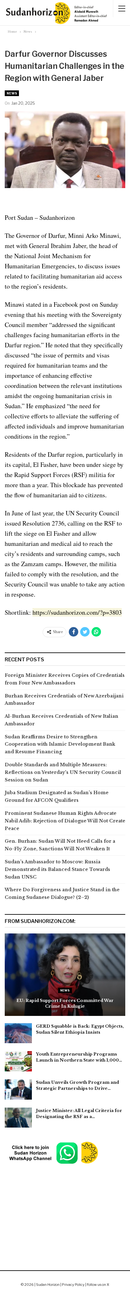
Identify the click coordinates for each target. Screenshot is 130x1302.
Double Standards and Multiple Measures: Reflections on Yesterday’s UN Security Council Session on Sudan (63, 772)
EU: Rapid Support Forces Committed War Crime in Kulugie (65, 1003)
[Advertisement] (65, 1201)
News (12, 93)
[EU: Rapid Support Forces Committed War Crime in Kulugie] (65, 974)
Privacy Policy (73, 1284)
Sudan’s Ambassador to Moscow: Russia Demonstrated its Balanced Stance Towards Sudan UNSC (57, 869)
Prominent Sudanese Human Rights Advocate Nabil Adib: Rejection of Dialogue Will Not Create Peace (65, 820)
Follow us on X (98, 1284)
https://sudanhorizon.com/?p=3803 (77, 612)
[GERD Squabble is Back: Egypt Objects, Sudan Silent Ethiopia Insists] (18, 1033)
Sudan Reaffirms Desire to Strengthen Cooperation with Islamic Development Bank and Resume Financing (60, 744)
